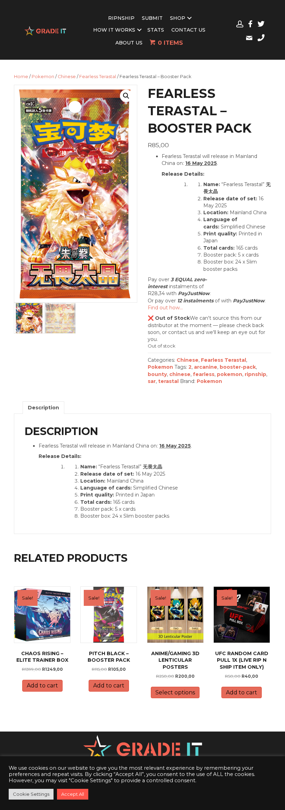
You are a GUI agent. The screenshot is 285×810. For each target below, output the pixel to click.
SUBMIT (152, 18)
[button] (126, 96)
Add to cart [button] (42, 685)
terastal (168, 381)
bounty (157, 374)
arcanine (205, 367)
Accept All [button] (72, 794)
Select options (175, 692)
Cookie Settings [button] (31, 794)
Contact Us (188, 30)
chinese (179, 374)
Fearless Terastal (97, 76)
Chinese (67, 76)
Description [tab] (43, 407)
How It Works (114, 30)
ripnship (255, 374)
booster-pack (238, 367)
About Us (128, 43)
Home (21, 76)
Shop (177, 18)
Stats (155, 30)
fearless (203, 374)
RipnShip (121, 18)
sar (152, 381)
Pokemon (43, 76)
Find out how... (165, 307)
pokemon (229, 374)
